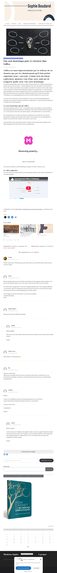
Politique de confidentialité (27, 553)
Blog (19, 23)
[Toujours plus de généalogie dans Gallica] (11, 228)
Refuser (36, 568)
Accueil (7, 23)
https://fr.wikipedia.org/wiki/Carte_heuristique (30, 209)
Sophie (13, 325)
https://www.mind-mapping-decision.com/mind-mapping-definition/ (35, 286)
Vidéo (21, 58)
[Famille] (45, 228)
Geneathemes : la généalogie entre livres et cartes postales (15, 247)
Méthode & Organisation (11, 58)
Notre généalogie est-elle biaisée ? (42, 246)
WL (9, 368)
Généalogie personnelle (29, 23)
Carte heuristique (9, 240)
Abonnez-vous (46, 460)
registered (24, 252)
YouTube (11, 174)
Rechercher (6, 466)
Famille (39, 233)
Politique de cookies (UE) (45, 23)
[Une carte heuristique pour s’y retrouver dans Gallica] (28, 42)
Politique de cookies (28, 571)
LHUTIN (10, 390)
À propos (13, 23)
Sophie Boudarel (12, 67)
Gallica (5, 58)
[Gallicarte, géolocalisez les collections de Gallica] (28, 228)
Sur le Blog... (18, 58)
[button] (40, 559)
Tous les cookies (23, 568)
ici (44, 166)
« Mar (28, 546)
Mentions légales (10, 554)
